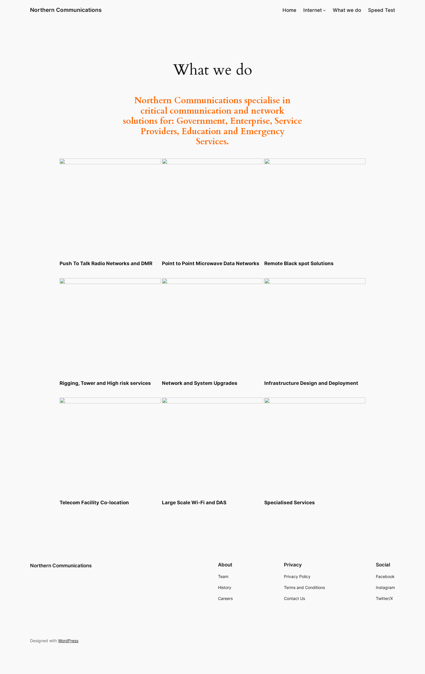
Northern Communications (65, 9)
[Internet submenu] (324, 10)
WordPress (68, 640)
